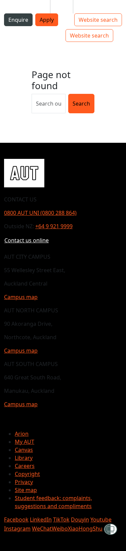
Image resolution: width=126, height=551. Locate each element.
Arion (22, 433)
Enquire (18, 19)
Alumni (87, 6)
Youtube (101, 519)
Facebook (16, 519)
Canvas (24, 449)
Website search (98, 19)
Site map (26, 490)
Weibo (60, 528)
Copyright (27, 474)
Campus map (21, 297)
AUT (10, 35)
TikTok (61, 519)
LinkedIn (41, 519)
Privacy (24, 482)
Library (24, 458)
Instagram (17, 528)
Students (33, 6)
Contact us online (26, 240)
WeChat (42, 528)
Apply (47, 19)
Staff (62, 6)
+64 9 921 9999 (54, 226)
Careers (25, 466)
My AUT (24, 441)
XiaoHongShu (85, 528)
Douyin (80, 519)
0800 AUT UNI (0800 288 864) (40, 213)
